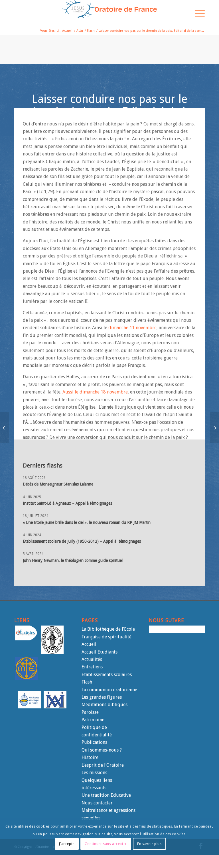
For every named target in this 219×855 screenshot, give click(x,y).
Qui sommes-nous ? (102, 750)
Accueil (89, 644)
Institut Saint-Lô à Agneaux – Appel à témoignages (67, 503)
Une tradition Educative (106, 795)
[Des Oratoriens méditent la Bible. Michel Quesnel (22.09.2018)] (214, 427)
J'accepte (66, 844)
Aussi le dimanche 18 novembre (95, 392)
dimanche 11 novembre (132, 327)
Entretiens (92, 667)
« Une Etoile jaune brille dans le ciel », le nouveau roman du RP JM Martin (87, 522)
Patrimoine (93, 719)
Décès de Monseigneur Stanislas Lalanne (58, 484)
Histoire (90, 757)
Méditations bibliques (104, 704)
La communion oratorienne (109, 689)
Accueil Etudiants (99, 652)
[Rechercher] (183, 13)
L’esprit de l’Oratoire (103, 765)
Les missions (94, 772)
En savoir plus (149, 844)
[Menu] (197, 13)
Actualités (92, 659)
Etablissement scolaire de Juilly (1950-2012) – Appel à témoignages (82, 541)
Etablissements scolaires (107, 674)
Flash (87, 682)
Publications (94, 742)
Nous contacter (97, 803)
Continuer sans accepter (106, 844)
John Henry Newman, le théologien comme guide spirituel (73, 560)
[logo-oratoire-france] (109, 13)
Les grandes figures (102, 697)
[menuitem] (183, 13)
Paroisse (90, 712)
